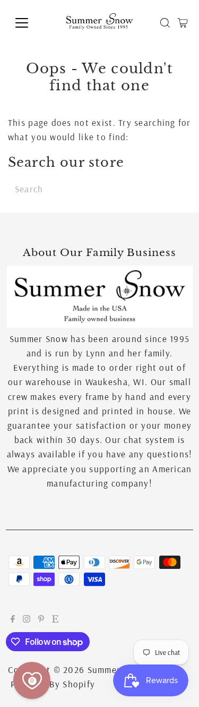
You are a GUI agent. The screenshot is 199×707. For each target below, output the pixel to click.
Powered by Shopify (53, 683)
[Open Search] (165, 23)
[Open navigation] (30, 23)
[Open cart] (183, 23)
